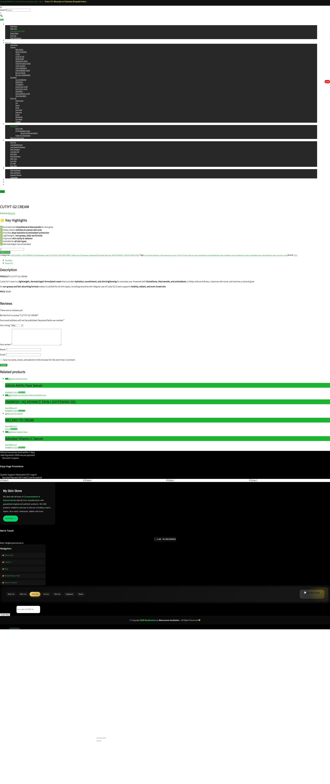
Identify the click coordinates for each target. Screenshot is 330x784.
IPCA (295, 255)
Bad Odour (13, 26)
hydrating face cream (242, 255)
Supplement (8, 168)
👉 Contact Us (6, 562)
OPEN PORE (19, 59)
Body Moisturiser (15, 38)
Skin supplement (15, 170)
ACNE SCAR (19, 57)
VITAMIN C (19, 84)
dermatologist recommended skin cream (211, 255)
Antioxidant (14, 177)
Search (3, 10)
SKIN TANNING (21, 52)
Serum (17, 105)
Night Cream (19, 101)
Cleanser (18, 122)
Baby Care (8, 40)
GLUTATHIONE (20, 80)
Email (3, 354)
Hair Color (13, 159)
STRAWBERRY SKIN (22, 70)
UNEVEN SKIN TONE (23, 64)
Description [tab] (8, 260)
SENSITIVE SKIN (21, 61)
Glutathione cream (229, 255)
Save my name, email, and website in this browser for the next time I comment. (39, 359)
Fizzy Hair (13, 166)
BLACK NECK (20, 73)
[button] (5, 614)
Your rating (5, 325)
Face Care (13, 98)
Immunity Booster (15, 175)
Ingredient (13, 77)
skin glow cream (282, 255)
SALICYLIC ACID (21, 87)
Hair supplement (15, 173)
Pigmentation (14, 126)
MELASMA (19, 50)
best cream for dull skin (152, 255)
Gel (16, 103)
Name (3, 349)
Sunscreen (18, 112)
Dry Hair (13, 163)
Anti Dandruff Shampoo (17, 147)
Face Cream (19, 129)
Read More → (10, 518)
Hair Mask (13, 154)
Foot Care (13, 36)
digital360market (14, 628)
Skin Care (8, 43)
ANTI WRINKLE (21, 68)
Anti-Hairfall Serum (16, 145)
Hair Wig (13, 142)
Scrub (17, 108)
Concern (12, 47)
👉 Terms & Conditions (9, 583)
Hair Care (8, 140)
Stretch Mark (14, 33)
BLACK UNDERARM (22, 75)
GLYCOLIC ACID (21, 89)
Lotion (17, 115)
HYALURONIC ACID (22, 94)
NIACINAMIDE (20, 96)
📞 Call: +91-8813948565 (165, 539)
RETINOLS (19, 82)
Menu (2, 20)
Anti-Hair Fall (14, 152)
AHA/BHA (19, 91)
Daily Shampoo (15, 149)
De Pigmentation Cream (22, 131)
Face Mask (18, 119)
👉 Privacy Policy (8, 555)
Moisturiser (19, 117)
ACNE (17, 54)
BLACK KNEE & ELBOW (29, 133)
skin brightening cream (269, 255)
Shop (327, 81)
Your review (6, 344)
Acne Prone (14, 45)
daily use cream (193, 255)
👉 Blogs (5, 569)
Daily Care (13, 29)
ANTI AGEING (20, 66)
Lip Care (7, 124)
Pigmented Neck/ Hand (17, 31)
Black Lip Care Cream (17, 138)
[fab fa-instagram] (0, 4)
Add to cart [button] (21, 392)
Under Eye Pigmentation (22, 135)
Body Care (8, 24)
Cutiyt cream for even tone (168, 255)
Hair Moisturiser (15, 156)
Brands (7, 180)
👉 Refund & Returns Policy (11, 576)
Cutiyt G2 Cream (182, 255)
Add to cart (5, 252)
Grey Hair (13, 161)
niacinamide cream (255, 255)
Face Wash (18, 110)
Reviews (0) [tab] (9, 263)
